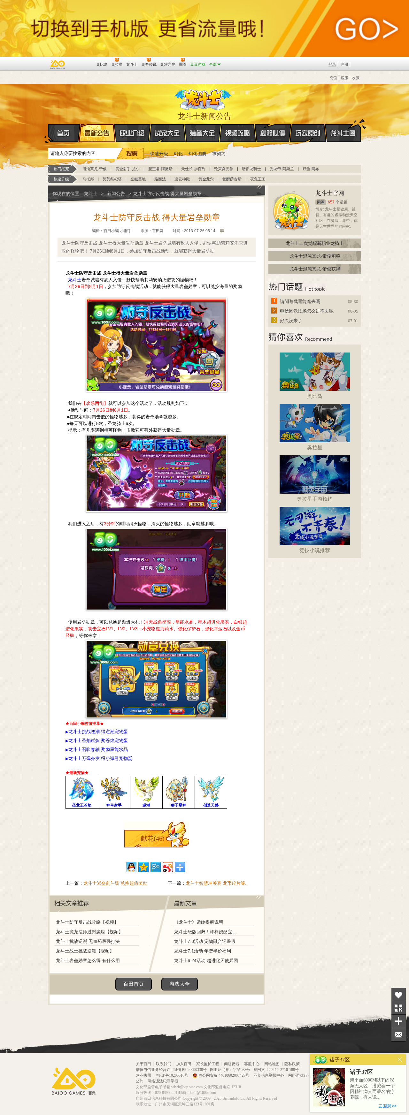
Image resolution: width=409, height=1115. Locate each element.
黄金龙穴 (206, 179)
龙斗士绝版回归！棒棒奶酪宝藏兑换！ (207, 931)
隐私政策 (292, 1064)
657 (331, 202)
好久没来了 (291, 320)
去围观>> (387, 1105)
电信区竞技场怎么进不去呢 (307, 311)
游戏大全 (179, 984)
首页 (64, 133)
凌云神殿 (182, 179)
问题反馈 (231, 1064)
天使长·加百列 (193, 169)
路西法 (160, 179)
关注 (398, 1007)
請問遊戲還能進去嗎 (300, 301)
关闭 (400, 1059)
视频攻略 (238, 133)
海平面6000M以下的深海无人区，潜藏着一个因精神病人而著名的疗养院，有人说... (372, 1089)
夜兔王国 (258, 179)
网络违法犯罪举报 (163, 1081)
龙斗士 (203, 98)
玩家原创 (308, 133)
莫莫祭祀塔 (112, 179)
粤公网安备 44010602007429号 (223, 1075)
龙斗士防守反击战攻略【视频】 (87, 922)
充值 (333, 78)
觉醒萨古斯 (232, 179)
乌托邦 (88, 179)
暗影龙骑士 (251, 169)
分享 (398, 1021)
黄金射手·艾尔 (127, 169)
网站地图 (272, 1064)
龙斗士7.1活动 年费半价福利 (202, 950)
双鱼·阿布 (311, 169)
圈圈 (320, 202)
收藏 (355, 78)
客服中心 (251, 1064)
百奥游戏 (58, 64)
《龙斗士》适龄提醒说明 (198, 922)
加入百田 (183, 1064)
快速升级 (159, 153)
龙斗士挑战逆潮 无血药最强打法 (88, 941)
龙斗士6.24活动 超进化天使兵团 (206, 960)
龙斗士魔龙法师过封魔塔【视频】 (89, 931)
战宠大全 (167, 133)
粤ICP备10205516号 (172, 1075)
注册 (344, 64)
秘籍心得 (273, 133)
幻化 (178, 153)
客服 (344, 78)
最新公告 (97, 133)
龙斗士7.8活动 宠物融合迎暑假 (204, 941)
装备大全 (202, 133)
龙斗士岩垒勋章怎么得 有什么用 (88, 960)
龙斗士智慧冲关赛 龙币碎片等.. (217, 883)
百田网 (82, 64)
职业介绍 (132, 133)
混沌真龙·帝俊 (94, 169)
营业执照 (144, 1075)
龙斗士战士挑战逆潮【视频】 (85, 950)
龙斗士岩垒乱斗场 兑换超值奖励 (115, 883)
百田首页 (133, 984)
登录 (332, 64)
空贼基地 (138, 179)
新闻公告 (116, 193)
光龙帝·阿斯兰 (282, 169)
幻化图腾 (197, 153)
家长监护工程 (207, 1064)
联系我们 (163, 1064)
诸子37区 (361, 1072)
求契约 (219, 153)
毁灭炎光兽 (223, 169)
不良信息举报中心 (269, 1075)
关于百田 (143, 1064)
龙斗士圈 (343, 133)
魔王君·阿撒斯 (160, 169)
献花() (153, 838)
